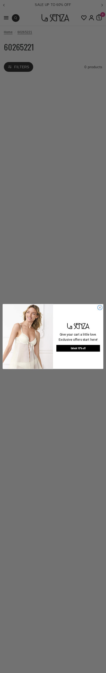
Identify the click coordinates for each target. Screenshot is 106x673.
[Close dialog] (100, 307)
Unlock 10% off (78, 348)
